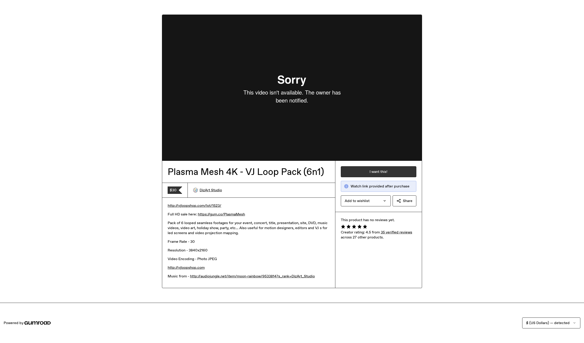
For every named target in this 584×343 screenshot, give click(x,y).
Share (407, 201)
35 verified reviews (396, 232)
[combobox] (366, 200)
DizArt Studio (211, 190)
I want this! (378, 171)
